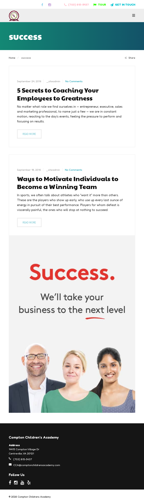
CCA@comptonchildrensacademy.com (36, 465)
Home (12, 57)
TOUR (101, 4)
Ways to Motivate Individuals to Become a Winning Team (67, 182)
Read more (29, 134)
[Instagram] (50, 4)
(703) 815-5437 (78, 4)
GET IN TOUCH (124, 4)
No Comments (74, 81)
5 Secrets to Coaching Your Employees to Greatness (58, 94)
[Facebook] (42, 4)
